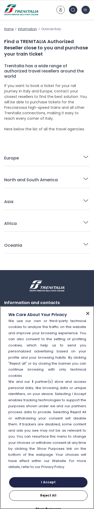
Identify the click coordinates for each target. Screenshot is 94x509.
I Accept (48, 482)
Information (27, 29)
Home (9, 29)
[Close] (87, 313)
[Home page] (21, 9)
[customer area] (60, 10)
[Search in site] (73, 10)
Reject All (48, 495)
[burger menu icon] (85, 10)
